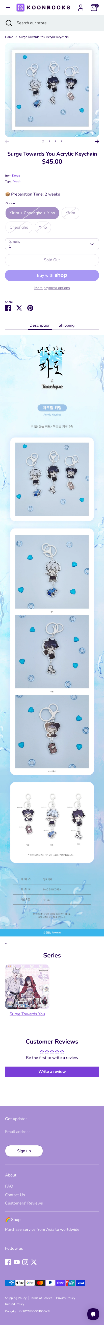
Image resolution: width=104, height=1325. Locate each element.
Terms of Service (41, 1298)
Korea (16, 176)
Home (9, 37)
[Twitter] (34, 1262)
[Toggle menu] (7, 8)
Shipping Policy (16, 1298)
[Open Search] (8, 23)
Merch (17, 181)
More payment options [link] (52, 287)
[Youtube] (17, 1262)
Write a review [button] (52, 1071)
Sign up (24, 1151)
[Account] (81, 5)
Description (40, 325)
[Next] (97, 141)
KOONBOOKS (39, 1311)
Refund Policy (14, 1304)
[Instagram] (25, 1262)
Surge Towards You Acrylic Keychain (44, 37)
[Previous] (6, 141)
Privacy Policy (65, 1298)
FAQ (9, 1186)
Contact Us (15, 1195)
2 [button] (49, 141)
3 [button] (55, 141)
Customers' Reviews (24, 1203)
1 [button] (43, 141)
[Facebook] (8, 1262)
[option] (52, 90)
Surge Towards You (27, 1014)
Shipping (66, 325)
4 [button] (61, 141)
